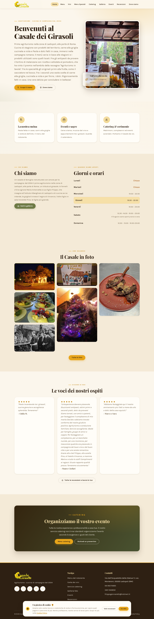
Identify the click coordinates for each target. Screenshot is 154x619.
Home (54, 4)
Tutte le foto (77, 357)
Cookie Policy (135, 614)
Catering (92, 4)
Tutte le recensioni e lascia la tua (78, 480)
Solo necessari (110, 609)
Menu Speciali (79, 4)
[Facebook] (17, 588)
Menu (62, 4)
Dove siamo (133, 4)
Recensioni (121, 4)
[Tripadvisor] (36, 588)
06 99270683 (110, 586)
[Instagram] (23, 588)
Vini (69, 4)
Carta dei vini (73, 582)
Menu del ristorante (76, 578)
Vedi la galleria (26, 206)
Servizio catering (74, 586)
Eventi (111, 4)
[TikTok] (42, 588)
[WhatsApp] (29, 588)
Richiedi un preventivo (87, 541)
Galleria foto (72, 591)
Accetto (123, 609)
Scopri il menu (26, 87)
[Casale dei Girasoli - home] (21, 4)
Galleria (102, 4)
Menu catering (64, 541)
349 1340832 (110, 590)
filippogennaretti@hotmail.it (117, 594)
